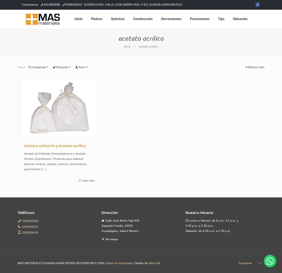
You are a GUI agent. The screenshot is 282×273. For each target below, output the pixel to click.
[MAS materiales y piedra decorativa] (43, 19)
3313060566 (52, 4)
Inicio (127, 46)
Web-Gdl (154, 263)
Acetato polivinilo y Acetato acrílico (55, 145)
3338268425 (30, 232)
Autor (81, 67)
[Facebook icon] (257, 4)
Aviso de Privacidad (119, 263)
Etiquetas (62, 67)
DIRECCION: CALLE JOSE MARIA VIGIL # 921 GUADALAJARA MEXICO (134, 4)
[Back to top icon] (260, 263)
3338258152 (73, 4)
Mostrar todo (256, 67)
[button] (270, 261)
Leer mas (88, 180)
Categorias (39, 67)
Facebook (245, 263)
